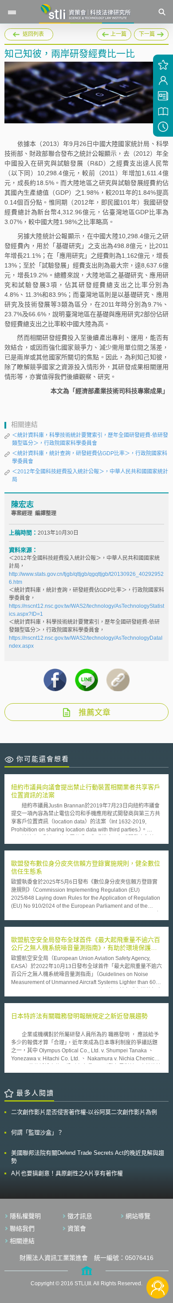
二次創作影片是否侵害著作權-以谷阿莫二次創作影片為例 (84, 1112)
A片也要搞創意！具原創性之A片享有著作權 (67, 1173)
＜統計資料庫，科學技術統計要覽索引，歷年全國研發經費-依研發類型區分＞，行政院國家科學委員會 (90, 439)
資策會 (76, 1228)
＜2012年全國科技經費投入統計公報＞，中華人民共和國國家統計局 (90, 475)
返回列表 (33, 34)
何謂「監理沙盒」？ (37, 1132)
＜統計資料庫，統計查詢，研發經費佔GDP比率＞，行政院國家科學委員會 (89, 457)
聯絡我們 (22, 1228)
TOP (158, 1258)
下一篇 (151, 32)
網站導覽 (138, 1216)
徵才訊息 (79, 1216)
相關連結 (22, 1240)
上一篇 (114, 32)
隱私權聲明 (25, 1216)
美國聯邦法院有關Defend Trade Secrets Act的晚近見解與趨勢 (87, 1156)
